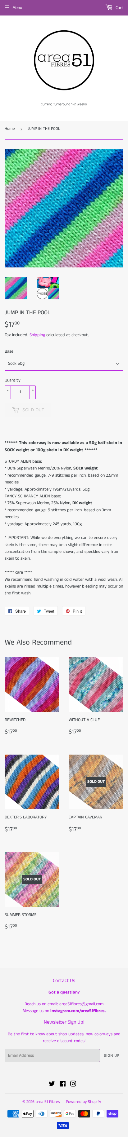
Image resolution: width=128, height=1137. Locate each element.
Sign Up (111, 1055)
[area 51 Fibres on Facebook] (62, 1085)
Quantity (13, 380)
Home (10, 129)
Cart (118, 8)
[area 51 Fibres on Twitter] (52, 1085)
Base (9, 351)
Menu (17, 8)
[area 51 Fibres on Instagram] (73, 1085)
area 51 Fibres (48, 1102)
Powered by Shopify (83, 1102)
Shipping (37, 335)
